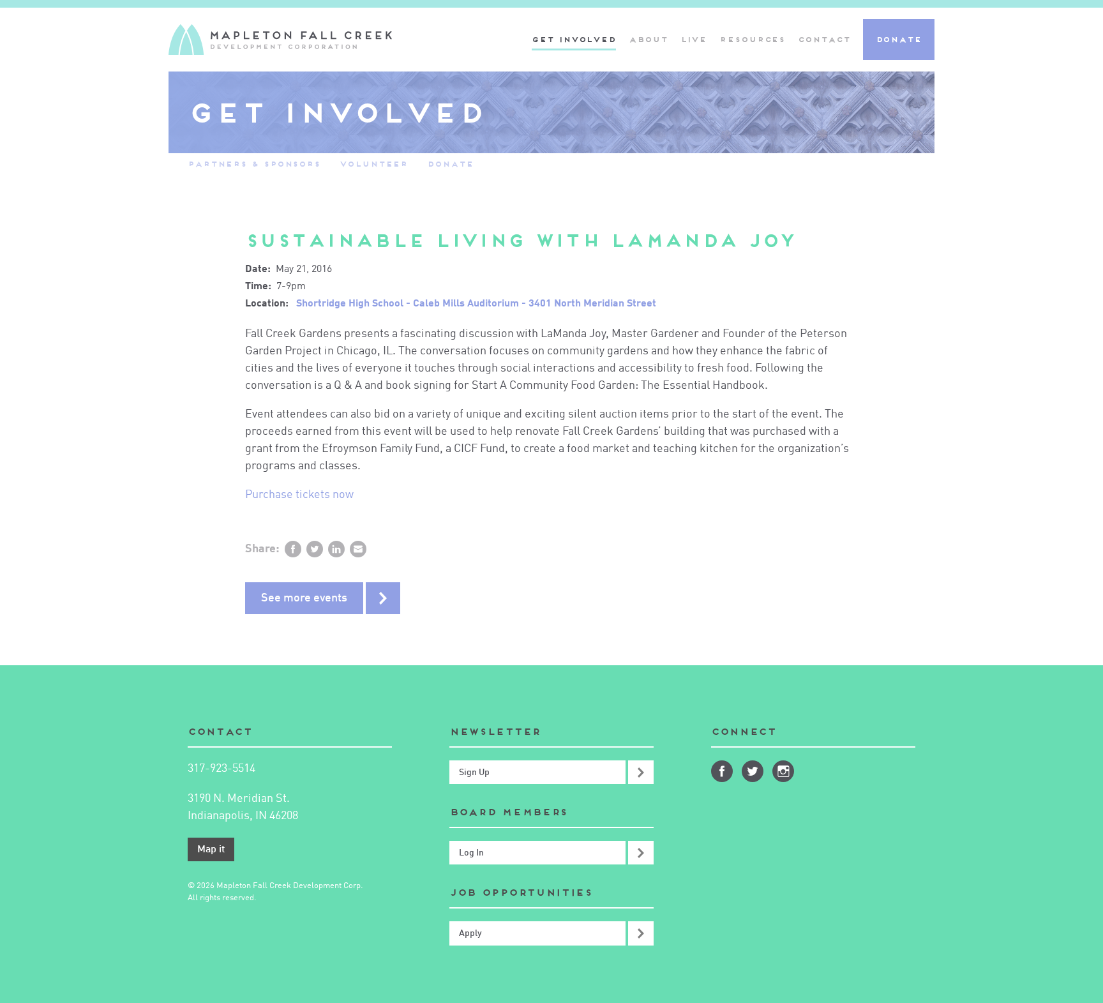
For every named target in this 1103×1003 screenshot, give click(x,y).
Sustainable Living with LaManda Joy (520, 240)
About (648, 39)
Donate (899, 39)
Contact (824, 39)
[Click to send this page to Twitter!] (314, 549)
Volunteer (374, 164)
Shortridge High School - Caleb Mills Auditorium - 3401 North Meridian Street (476, 304)
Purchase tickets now (299, 495)
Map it (211, 850)
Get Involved (574, 39)
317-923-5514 (221, 768)
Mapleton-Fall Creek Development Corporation (280, 39)
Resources (752, 39)
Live (693, 39)
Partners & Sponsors (254, 164)
